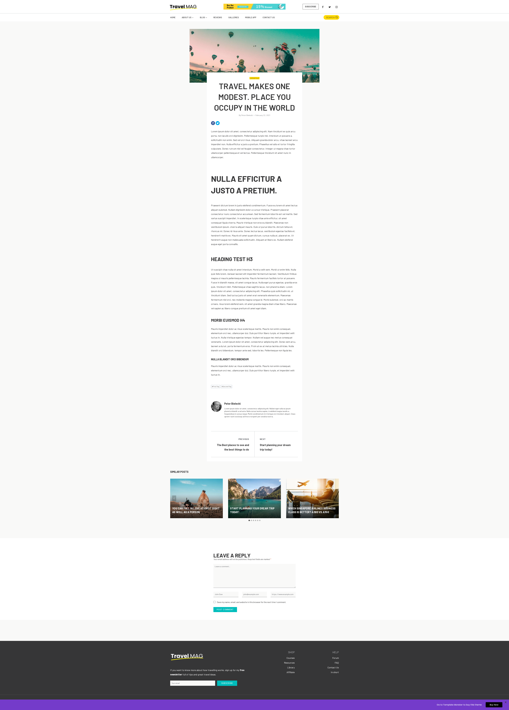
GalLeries (233, 17)
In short (335, 672)
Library (291, 667)
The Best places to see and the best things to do (233, 444)
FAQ (337, 662)
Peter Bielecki (247, 115)
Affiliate (291, 672)
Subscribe (310, 7)
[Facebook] (322, 7)
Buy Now (494, 704)
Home (172, 17)
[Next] (335, 498)
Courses (290, 657)
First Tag (215, 386)
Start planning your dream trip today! (275, 444)
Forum (335, 657)
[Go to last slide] (174, 498)
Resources (289, 662)
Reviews (217, 17)
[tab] (249, 520)
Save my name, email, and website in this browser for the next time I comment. (251, 602)
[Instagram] (336, 7)
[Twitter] (329, 7)
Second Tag (226, 386)
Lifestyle (254, 78)
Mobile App (250, 17)
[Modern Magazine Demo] (183, 7)
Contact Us (269, 17)
